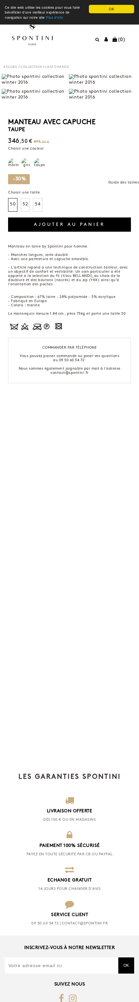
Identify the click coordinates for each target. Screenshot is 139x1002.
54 (37, 204)
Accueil (10, 67)
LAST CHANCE (57, 67)
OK (111, 8)
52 (25, 204)
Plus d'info (54, 17)
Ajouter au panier (69, 224)
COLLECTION (31, 67)
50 (13, 204)
